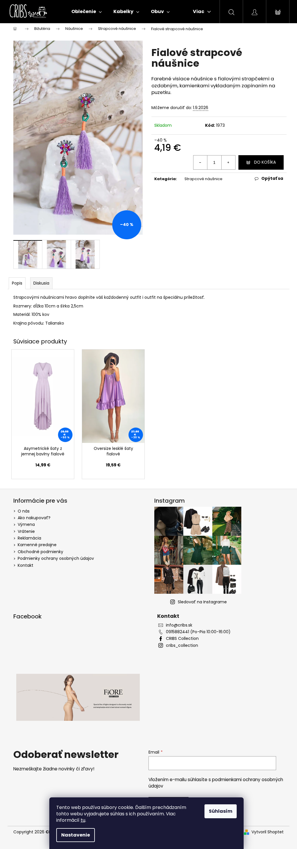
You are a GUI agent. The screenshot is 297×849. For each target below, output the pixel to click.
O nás (24, 511)
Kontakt (25, 565)
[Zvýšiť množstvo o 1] (228, 162)
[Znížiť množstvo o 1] (200, 162)
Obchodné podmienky (40, 552)
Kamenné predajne (37, 545)
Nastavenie (75, 835)
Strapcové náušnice (203, 179)
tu (83, 820)
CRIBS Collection (182, 638)
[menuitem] (87, 11)
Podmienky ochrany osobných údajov (56, 558)
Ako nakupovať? (34, 518)
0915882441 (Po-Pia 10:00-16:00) (198, 632)
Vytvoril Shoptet (267, 832)
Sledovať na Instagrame (202, 602)
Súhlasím (220, 811)
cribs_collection (182, 645)
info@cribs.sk (179, 625)
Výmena (26, 524)
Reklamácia (29, 538)
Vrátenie (26, 531)
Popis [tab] (17, 283)
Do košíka (265, 162)
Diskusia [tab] (41, 283)
